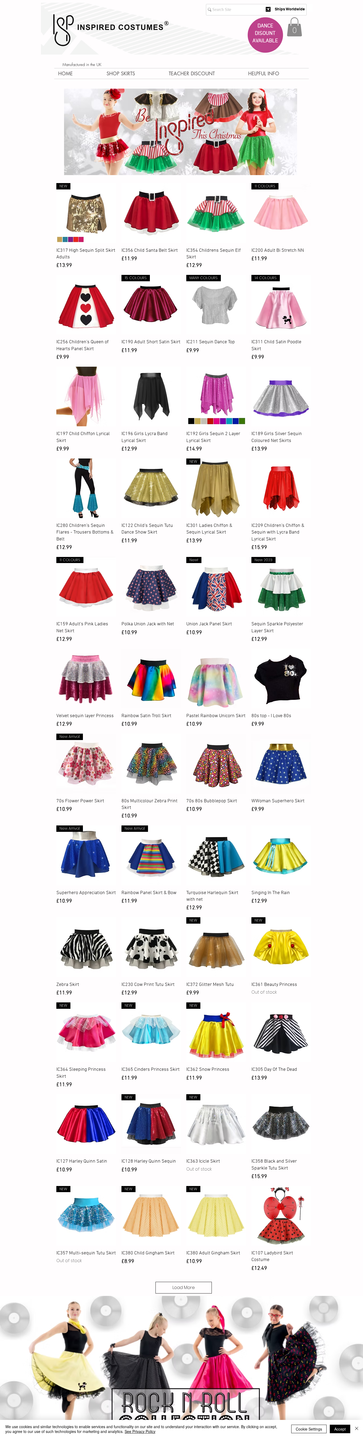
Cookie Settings (309, 1429)
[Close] (356, 1429)
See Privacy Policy (140, 1431)
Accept (340, 1429)
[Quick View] (151, 213)
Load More (183, 1287)
